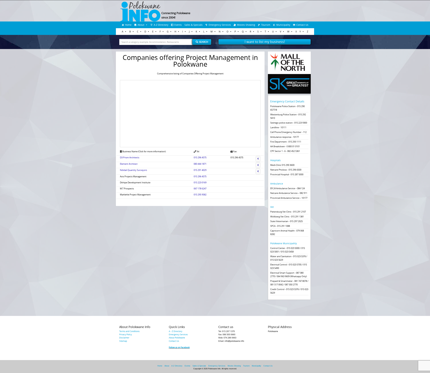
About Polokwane (177, 337)
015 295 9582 (200, 194)
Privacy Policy (125, 334)
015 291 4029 (200, 170)
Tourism (265, 24)
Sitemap (123, 341)
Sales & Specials (193, 24)
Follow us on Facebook (179, 347)
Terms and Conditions (129, 331)
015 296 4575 (200, 157)
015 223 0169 (200, 182)
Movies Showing (246, 24)
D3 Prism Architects (129, 157)
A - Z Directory (175, 331)
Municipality (283, 24)
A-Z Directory (161, 24)
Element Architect (129, 163)
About (141, 24)
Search (203, 41)
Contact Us (302, 24)
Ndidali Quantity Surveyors (133, 170)
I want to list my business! (265, 41)
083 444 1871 (200, 163)
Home (128, 24)
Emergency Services (220, 24)
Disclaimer (124, 337)
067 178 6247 (200, 188)
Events (178, 24)
